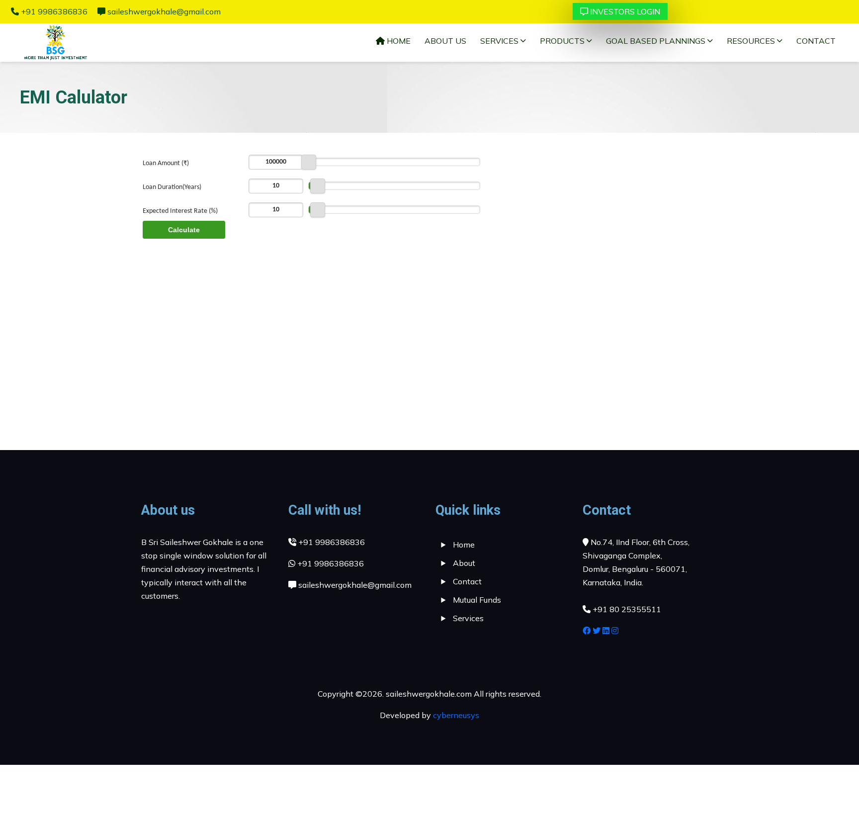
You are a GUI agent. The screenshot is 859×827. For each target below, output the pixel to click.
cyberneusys (456, 715)
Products (563, 41)
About (464, 563)
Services (500, 41)
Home (398, 41)
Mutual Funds (477, 600)
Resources (752, 41)
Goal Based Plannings (656, 41)
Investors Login (625, 11)
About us (445, 41)
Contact (816, 41)
